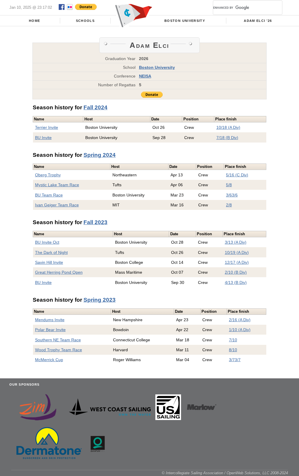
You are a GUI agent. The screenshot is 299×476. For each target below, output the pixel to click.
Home (34, 20)
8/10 (233, 349)
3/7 (232, 359)
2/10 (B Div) (236, 272)
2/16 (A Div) (240, 319)
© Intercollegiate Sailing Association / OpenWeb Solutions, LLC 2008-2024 (225, 473)
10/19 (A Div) (237, 252)
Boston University (184, 20)
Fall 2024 (95, 107)
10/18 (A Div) (228, 127)
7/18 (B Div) (227, 137)
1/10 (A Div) (240, 329)
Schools (85, 20)
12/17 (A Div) (237, 262)
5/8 (229, 184)
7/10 (233, 340)
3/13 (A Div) (235, 242)
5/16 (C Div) (237, 175)
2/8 (229, 205)
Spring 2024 (100, 155)
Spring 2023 (100, 300)
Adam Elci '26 (258, 20)
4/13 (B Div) (236, 282)
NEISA (145, 76)
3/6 (229, 195)
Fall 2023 (95, 222)
